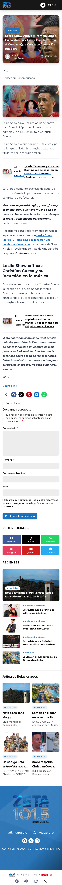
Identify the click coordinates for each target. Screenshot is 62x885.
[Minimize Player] (45, 881)
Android (21, 832)
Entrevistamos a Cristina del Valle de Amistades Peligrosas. (39, 611)
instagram (12, 552)
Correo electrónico (14, 473)
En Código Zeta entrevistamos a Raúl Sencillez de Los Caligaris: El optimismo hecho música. (15, 764)
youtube (31, 552)
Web (5, 486)
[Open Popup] (36, 881)
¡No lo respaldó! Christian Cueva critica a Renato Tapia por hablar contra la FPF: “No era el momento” (44, 764)
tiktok (31, 542)
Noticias (12, 30)
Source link (10, 385)
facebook (11, 542)
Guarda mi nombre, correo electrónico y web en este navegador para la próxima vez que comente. (30, 503)
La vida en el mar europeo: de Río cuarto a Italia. (40, 658)
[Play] (17, 881)
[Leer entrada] (31, 585)
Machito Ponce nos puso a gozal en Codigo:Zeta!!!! (38, 627)
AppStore (46, 832)
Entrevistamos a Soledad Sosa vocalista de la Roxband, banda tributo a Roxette (40, 643)
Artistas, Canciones (35, 605)
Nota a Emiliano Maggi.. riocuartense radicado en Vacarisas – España (15, 715)
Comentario (10, 428)
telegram (50, 552)
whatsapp (50, 542)
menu (51, 5)
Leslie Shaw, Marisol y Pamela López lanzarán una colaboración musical (28, 240)
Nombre (8, 459)
